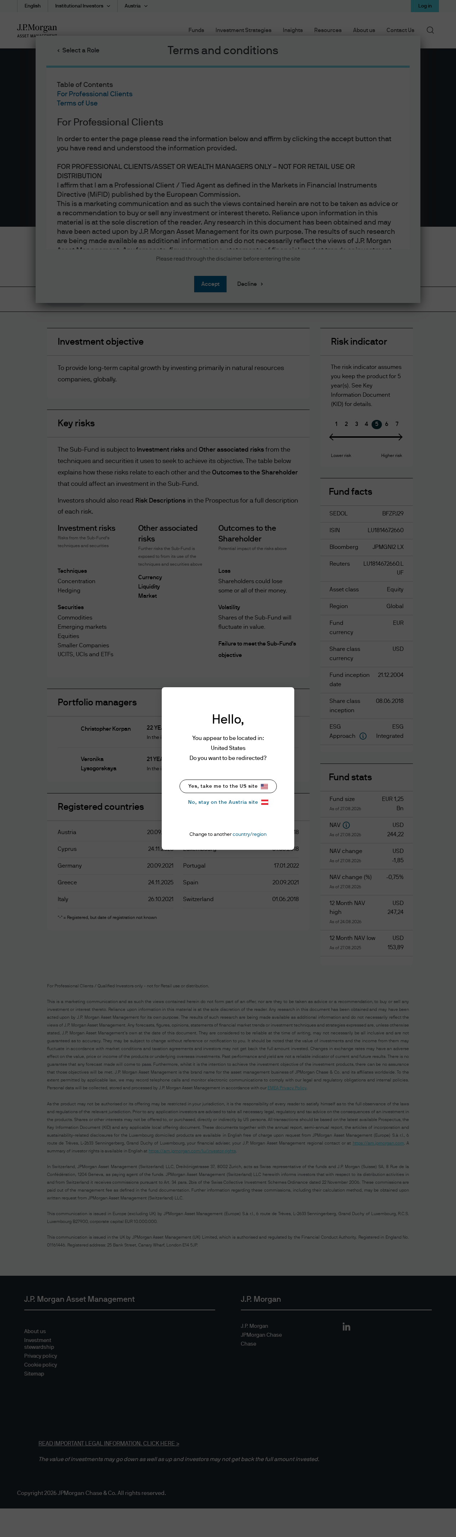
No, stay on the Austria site (223, 802)
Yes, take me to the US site (223, 786)
